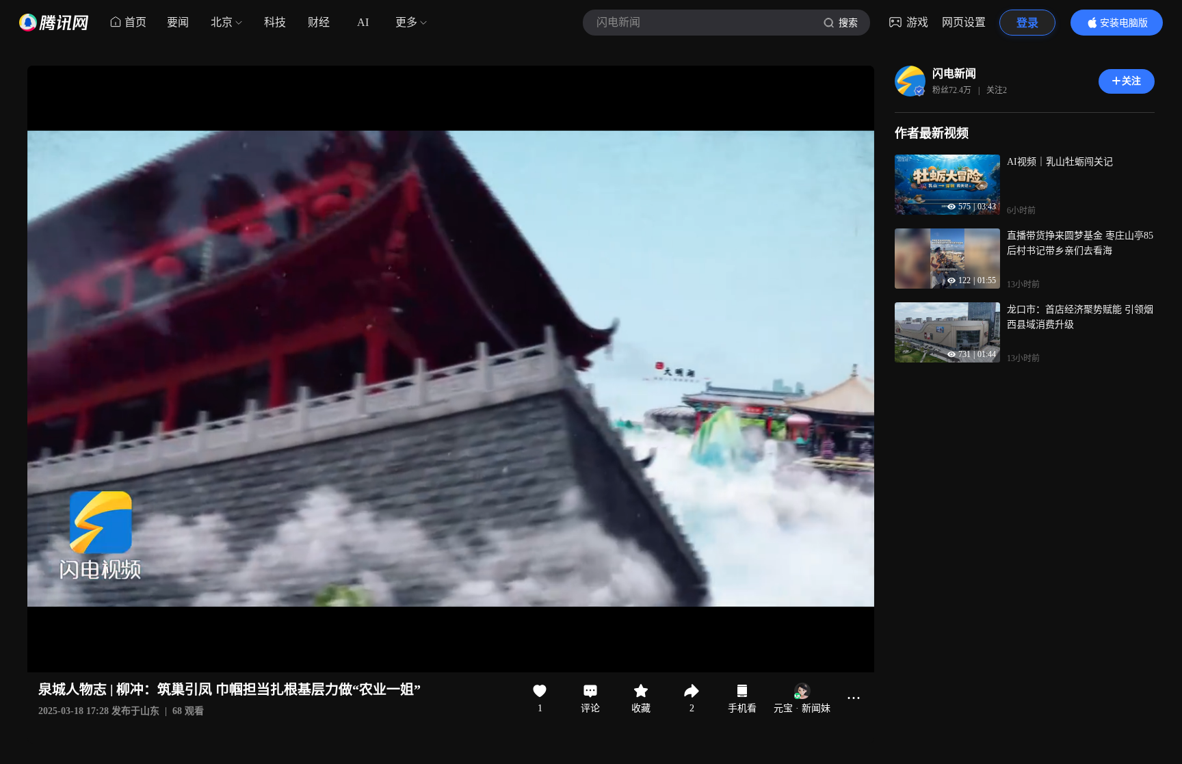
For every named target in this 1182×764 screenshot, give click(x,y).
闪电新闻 (954, 73)
